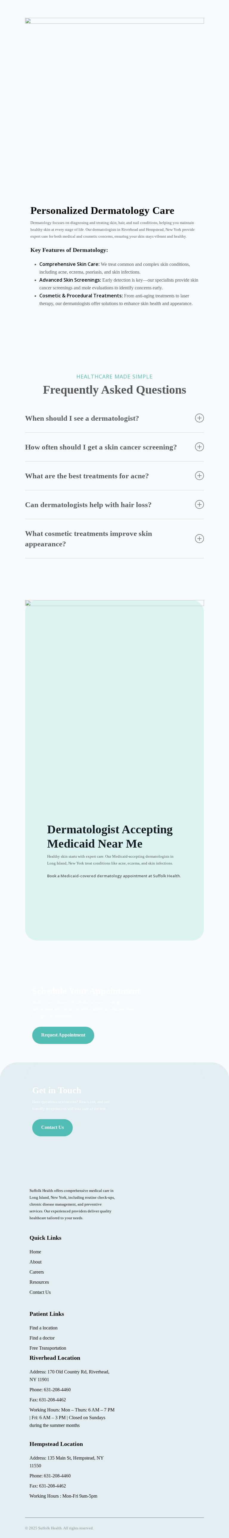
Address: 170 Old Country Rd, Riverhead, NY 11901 (69, 1375)
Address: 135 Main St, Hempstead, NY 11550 (66, 1461)
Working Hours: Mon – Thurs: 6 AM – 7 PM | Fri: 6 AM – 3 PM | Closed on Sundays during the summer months (72, 1417)
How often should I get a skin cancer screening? (101, 447)
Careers (37, 1271)
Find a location (44, 1327)
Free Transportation (48, 1348)
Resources (39, 1282)
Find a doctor (42, 1337)
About (35, 1261)
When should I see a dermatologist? (82, 418)
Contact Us (40, 1292)
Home (35, 1251)
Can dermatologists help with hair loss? (88, 505)
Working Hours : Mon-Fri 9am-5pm (63, 1495)
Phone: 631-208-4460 (50, 1389)
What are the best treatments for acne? (87, 476)
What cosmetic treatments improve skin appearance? (88, 538)
